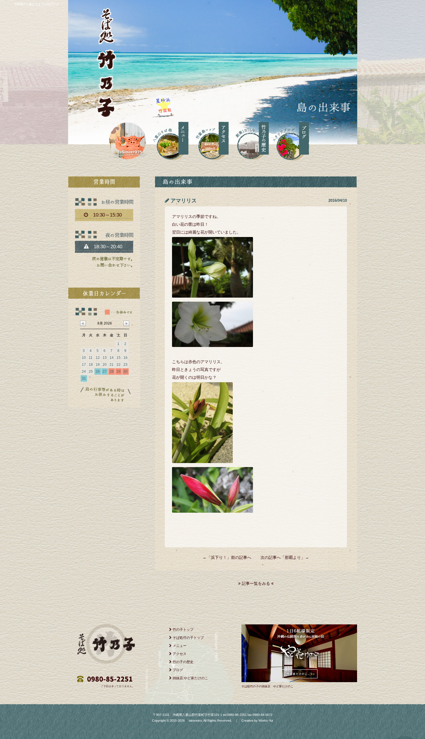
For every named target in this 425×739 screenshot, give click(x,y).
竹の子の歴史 (182, 662)
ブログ (177, 670)
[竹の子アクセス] (209, 140)
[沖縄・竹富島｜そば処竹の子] (127, 139)
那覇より (293, 557)
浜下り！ (219, 557)
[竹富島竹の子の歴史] (249, 140)
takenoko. (195, 720)
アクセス (179, 654)
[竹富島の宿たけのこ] (299, 680)
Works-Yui (265, 720)
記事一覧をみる (256, 583)
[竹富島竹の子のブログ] (289, 140)
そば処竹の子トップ (188, 638)
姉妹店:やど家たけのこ (190, 678)
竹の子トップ (182, 630)
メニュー (179, 646)
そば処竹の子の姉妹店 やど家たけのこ (267, 686)
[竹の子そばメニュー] (168, 140)
